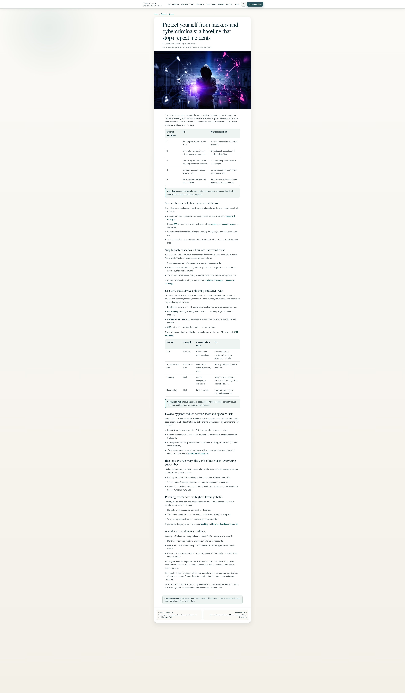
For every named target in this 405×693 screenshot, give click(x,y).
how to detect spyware (198, 453)
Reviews (221, 4)
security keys (228, 224)
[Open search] (243, 4)
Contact (229, 4)
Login (237, 4)
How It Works (211, 4)
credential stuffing (213, 280)
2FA (175, 224)
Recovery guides (167, 14)
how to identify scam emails (225, 524)
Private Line (200, 4)
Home (156, 14)
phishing (204, 524)
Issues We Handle (187, 4)
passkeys (215, 224)
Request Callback (255, 4)
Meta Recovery (173, 4)
